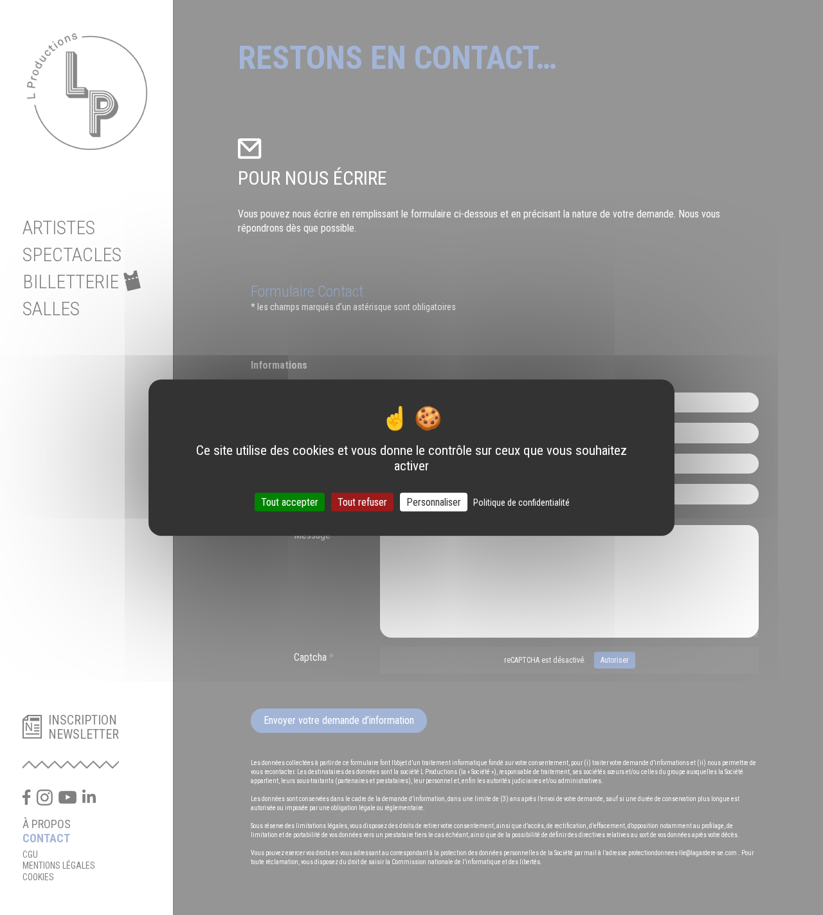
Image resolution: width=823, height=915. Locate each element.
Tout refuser (362, 501)
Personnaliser (433, 501)
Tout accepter (289, 501)
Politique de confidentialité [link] (521, 502)
